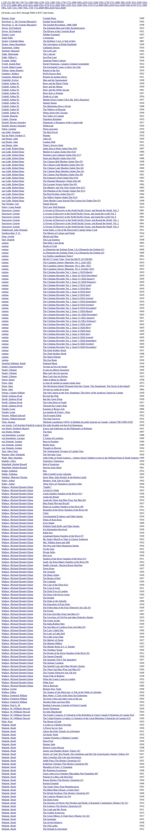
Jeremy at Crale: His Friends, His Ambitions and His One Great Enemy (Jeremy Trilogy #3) (86, 754)
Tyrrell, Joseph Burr (11, 64)
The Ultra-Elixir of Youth (54, 402)
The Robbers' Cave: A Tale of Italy (59, 41)
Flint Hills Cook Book (53, 243)
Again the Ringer (51, 497)
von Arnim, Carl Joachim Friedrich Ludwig (22, 425)
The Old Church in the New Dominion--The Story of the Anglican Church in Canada (83, 392)
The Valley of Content (53, 116)
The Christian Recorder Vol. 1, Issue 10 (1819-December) (70, 275)
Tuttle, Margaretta (10, 54)
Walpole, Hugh (9, 725)
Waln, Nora (7, 721)
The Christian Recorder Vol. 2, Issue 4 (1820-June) (67, 331)
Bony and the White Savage (56, 90)
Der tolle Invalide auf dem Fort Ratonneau (63, 425)
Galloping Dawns (51, 47)
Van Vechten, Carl (10, 204)
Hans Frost (48, 741)
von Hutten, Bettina (11, 432)
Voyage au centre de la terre (56, 389)
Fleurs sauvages (50, 129)
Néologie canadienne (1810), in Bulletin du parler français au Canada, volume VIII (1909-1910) (88, 422)
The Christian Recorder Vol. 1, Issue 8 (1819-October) (68, 305)
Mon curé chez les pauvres (55, 373)
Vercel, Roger (8, 379)
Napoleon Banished (52, 119)
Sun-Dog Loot (50, 57)
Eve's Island (48, 523)
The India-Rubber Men (54, 624)
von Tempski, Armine (12, 441)
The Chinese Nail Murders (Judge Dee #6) (63, 174)
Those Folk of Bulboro (53, 676)
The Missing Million (52, 643)
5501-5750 (87, 5)
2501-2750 (104, 2)
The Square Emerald (52, 656)
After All (47, 138)
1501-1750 (61, 2)
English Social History (53, 21)
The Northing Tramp (52, 650)
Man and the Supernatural (55, 80)
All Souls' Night (50, 734)
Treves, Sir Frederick (11, 28)
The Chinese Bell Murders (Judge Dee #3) (63, 161)
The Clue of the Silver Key (55, 585)
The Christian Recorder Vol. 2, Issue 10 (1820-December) (70, 314)
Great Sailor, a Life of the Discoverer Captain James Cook (70, 230)
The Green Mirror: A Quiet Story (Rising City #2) (66, 816)
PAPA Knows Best (52, 73)
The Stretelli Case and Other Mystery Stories (64, 666)
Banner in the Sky (51, 70)
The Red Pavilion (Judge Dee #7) (58, 194)
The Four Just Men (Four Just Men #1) (61, 614)
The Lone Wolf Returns (54, 207)
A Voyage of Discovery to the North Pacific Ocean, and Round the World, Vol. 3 (81, 210)
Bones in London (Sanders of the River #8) (63, 506)
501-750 (20, 2)
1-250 (4, 2)
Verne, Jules (7, 383)
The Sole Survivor (51, 418)
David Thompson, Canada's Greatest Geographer (66, 64)
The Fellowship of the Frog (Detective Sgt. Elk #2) (67, 607)
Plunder (46, 135)
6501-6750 (131, 5)
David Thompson (51, 708)
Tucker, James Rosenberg (14, 44)
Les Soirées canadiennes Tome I (58, 256)
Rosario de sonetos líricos (55, 77)
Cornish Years (49, 18)
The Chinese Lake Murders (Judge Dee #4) (63, 168)
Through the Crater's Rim (55, 405)
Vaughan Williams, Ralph (14, 363)
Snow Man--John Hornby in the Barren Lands (64, 477)
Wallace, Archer (9, 689)
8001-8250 (50, 8)
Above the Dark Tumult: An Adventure (61, 731)
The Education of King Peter (56, 604)
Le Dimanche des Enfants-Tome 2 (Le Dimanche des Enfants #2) (73, 252)
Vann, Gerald (8, 236)
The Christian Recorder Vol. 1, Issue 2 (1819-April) (67, 285)
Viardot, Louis (8, 409)
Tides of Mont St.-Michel (54, 379)
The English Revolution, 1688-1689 (60, 25)
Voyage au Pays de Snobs (55, 366)
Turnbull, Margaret (10, 51)
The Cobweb (49, 54)
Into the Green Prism (52, 399)
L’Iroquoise (48, 38)
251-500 (11, 2)
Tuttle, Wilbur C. (9, 57)
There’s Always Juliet (53, 145)
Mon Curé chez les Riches (55, 376)
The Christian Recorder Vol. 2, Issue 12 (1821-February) (69, 321)
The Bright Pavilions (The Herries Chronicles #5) (66, 793)
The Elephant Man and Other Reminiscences (64, 28)
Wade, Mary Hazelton (12, 458)
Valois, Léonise (9, 129)
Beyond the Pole (50, 396)
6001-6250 (109, 5)
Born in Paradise (50, 441)
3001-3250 (126, 2)
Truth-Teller (7, 38)
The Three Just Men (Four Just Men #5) (61, 669)
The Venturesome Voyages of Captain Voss (63, 451)
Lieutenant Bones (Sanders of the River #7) (63, 536)
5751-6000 (98, 5)
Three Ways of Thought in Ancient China (62, 484)
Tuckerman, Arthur (10, 47)
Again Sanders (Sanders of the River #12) (62, 493)
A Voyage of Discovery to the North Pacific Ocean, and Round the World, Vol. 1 (81, 220)
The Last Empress (51, 239)
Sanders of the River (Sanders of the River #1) (64, 558)
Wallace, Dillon (9, 692)
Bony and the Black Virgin (55, 83)
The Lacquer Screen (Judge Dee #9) (60, 184)
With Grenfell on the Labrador (57, 474)
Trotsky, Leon (8, 34)
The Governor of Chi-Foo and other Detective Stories (68, 617)
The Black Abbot (51, 575)
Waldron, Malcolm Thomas (14, 477)
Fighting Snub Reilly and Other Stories (61, 526)
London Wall (49, 142)
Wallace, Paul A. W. (11, 705)
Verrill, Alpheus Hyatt (12, 396)
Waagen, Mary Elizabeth (13, 454)
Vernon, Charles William (13, 392)
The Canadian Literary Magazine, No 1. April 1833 (67, 262)
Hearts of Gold (50, 246)
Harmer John (49, 744)
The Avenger (49, 572)
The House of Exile (52, 721)
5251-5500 (77, 5)
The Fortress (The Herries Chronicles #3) (62, 806)
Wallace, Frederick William (14, 695)
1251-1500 (50, 2)
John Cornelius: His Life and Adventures (62, 757)
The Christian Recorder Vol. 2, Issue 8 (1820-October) (68, 344)
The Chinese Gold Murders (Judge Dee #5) (63, 165)
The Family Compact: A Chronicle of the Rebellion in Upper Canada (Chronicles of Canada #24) (88, 715)
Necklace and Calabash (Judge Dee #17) (62, 155)
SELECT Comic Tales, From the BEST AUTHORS (67, 259)
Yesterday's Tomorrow (53, 461)
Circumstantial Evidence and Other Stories (63, 516)
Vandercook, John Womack (14, 230)
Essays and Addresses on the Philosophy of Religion (67, 428)
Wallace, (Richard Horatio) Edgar (17, 487)
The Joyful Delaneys (52, 822)
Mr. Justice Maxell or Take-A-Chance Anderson (65, 539)
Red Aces (47, 555)
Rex (45, 471)
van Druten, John (10, 138)
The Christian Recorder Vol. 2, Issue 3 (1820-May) (67, 327)
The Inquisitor (49, 819)
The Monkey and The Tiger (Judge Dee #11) (64, 187)
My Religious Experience (55, 770)
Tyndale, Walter (9, 60)
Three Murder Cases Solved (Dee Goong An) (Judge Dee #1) (72, 200)
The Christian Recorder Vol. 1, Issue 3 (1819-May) (67, 288)
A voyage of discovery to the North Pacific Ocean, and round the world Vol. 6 (79, 217)
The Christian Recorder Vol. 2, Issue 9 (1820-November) (69, 347)
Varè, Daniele (8, 239)
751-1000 (28, 2)
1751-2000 (71, 2)
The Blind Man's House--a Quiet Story (61, 790)
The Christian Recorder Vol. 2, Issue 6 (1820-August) (68, 337)
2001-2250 (82, 2)
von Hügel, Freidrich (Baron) (15, 428)
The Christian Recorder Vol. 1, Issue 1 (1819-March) (67, 272)
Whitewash (48, 125)
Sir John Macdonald (52, 712)
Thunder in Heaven (52, 448)
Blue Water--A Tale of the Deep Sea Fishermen (65, 695)
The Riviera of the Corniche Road (59, 31)
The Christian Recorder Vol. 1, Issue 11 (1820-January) (69, 278)
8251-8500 (60, 8)
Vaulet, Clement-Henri (12, 366)
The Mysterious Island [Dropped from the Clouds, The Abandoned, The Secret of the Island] (86, 386)
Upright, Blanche (10, 116)
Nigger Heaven (50, 204)
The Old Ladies (50, 825)
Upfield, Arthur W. (10, 83)
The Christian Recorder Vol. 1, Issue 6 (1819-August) (68, 298)
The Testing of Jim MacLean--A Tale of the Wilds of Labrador (72, 692)
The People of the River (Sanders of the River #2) (66, 653)
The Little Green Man (53, 637)
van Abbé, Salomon (11, 132)
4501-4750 (44, 5)
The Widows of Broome (54, 109)
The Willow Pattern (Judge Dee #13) (60, 197)
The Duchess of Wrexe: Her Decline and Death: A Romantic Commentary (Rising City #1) (85, 803)
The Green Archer (51, 620)
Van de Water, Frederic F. (13, 135)
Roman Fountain (51, 783)
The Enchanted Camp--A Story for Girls (62, 67)
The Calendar (49, 581)
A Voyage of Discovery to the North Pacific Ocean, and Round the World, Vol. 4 (81, 226)
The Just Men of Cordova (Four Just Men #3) (64, 627)
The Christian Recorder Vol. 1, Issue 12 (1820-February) (69, 282)
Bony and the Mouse (52, 86)
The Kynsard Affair (52, 415)
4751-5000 (55, 5)
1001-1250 (39, 2)
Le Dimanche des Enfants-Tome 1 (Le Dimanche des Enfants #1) (73, 249)
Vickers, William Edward (13, 415)
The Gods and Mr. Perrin (54, 809)
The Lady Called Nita (53, 630)
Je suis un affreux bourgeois (56, 370)
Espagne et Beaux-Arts (54, 409)
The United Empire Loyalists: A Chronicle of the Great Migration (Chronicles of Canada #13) (87, 718)
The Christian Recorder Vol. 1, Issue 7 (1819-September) (69, 301)
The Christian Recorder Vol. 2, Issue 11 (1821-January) (69, 318)
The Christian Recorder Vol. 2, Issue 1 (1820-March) (67, 311)
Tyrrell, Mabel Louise (12, 67)
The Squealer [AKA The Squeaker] (59, 659)
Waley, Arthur (8, 480)
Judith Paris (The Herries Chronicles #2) (62, 760)
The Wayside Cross (52, 454)
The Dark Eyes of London (55, 591)
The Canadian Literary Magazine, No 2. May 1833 (67, 265)
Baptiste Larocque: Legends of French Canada (65, 705)
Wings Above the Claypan (55, 112)
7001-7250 (6, 8)
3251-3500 (136, 2)
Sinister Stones (50, 103)
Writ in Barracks (50, 685)
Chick (46, 513)
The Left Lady (50, 51)
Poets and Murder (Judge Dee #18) (59, 158)
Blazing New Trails (52, 689)
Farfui (46, 435)
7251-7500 (17, 8)
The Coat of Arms (51, 588)
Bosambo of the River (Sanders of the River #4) (65, 510)
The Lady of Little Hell (54, 633)
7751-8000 (39, 8)
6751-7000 (142, 5)
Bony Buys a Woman (53, 93)
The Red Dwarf (50, 132)
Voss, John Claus (10, 451)
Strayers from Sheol (52, 467)
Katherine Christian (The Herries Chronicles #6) (65, 764)
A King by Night (51, 490)
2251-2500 (93, 2)
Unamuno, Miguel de (12, 77)
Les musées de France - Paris (56, 412)
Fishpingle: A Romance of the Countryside (63, 122)
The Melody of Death (53, 640)
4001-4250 (22, 5)
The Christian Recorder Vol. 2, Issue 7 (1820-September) (69, 340)
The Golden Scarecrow (54, 812)
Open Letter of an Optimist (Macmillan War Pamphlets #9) (70, 773)
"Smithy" (47, 487)
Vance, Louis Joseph (11, 207)
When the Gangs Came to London (59, 679)
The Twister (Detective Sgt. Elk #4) (59, 672)
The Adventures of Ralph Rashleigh (60, 44)
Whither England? (51, 34)
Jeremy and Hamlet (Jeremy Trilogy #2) (61, 751)
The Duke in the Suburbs (54, 601)
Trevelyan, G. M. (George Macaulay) (19, 21)
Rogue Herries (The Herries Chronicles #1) (63, 780)
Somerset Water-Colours (54, 60)
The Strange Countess (53, 663)
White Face (48, 682)
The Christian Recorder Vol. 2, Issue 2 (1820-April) (67, 324)
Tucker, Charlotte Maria (13, 41)
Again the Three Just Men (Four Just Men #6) (64, 500)
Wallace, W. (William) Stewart (16, 708)
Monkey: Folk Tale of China (56, 480)
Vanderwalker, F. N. (11, 233)
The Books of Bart (51, 578)
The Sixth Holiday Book (54, 350)
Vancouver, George (11, 210)
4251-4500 (33, 5)
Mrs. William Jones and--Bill (56, 542)
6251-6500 (120, 5)
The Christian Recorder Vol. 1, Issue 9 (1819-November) (69, 308)
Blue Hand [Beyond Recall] (56, 503)
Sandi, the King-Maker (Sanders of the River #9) (66, 562)
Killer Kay (48, 532)
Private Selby (49, 552)
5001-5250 (66, 5)
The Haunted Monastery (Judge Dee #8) (62, 181)
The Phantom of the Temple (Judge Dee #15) (64, 191)
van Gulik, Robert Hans (13, 148)
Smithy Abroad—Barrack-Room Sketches (62, 565)
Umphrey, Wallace (10, 73)
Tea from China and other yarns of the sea (62, 698)
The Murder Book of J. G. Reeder (59, 646)
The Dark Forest (50, 799)
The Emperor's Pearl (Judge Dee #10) (60, 178)
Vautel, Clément (9, 370)
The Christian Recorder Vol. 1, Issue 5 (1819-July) (66, 295)
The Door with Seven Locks (56, 594)
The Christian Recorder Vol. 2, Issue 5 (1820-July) (66, 334)
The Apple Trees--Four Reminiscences (61, 786)
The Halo (47, 432)
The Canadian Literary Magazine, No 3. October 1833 (68, 269)
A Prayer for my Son (52, 728)
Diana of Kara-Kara (52, 519)
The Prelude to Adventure (55, 829)
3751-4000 (12, 5)
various (5, 243)
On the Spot (48, 549)
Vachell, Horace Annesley (14, 122)
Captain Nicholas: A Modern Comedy (60, 738)
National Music (50, 363)
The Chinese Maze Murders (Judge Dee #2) (63, 171)
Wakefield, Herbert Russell (14, 464)
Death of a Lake (50, 96)
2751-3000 (115, 2)
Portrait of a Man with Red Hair (58, 777)
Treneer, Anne (8, 18)
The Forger (48, 611)
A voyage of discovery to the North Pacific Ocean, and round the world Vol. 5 (79, 213)
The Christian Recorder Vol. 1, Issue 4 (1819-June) (67, 292)
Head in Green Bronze (53, 747)
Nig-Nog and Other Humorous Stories (61, 545)
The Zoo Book (50, 360)
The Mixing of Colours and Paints (59, 233)
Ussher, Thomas (9, 119)
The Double (48, 598)
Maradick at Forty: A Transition (57, 767)
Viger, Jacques (8, 422)
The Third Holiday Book (54, 353)
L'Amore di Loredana (53, 438)
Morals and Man (50, 236)
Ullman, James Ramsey (13, 70)
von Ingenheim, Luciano (13, 435)
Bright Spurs (49, 445)
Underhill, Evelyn (10, 80)
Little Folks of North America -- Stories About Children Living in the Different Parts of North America (91, 458)
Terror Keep (48, 568)
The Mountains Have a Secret (57, 106)
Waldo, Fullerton (9, 471)
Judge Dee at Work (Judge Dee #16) (60, 148)
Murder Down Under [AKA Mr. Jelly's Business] (66, 99)
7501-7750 (28, 8)
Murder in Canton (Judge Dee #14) (59, 152)
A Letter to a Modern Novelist (57, 725)
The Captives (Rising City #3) (57, 796)
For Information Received (55, 529)
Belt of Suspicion (51, 464)
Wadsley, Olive (9, 461)
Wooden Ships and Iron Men (56, 702)
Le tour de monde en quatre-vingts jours (61, 383)
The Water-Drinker (52, 357)
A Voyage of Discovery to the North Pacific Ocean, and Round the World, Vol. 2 (81, 223)
